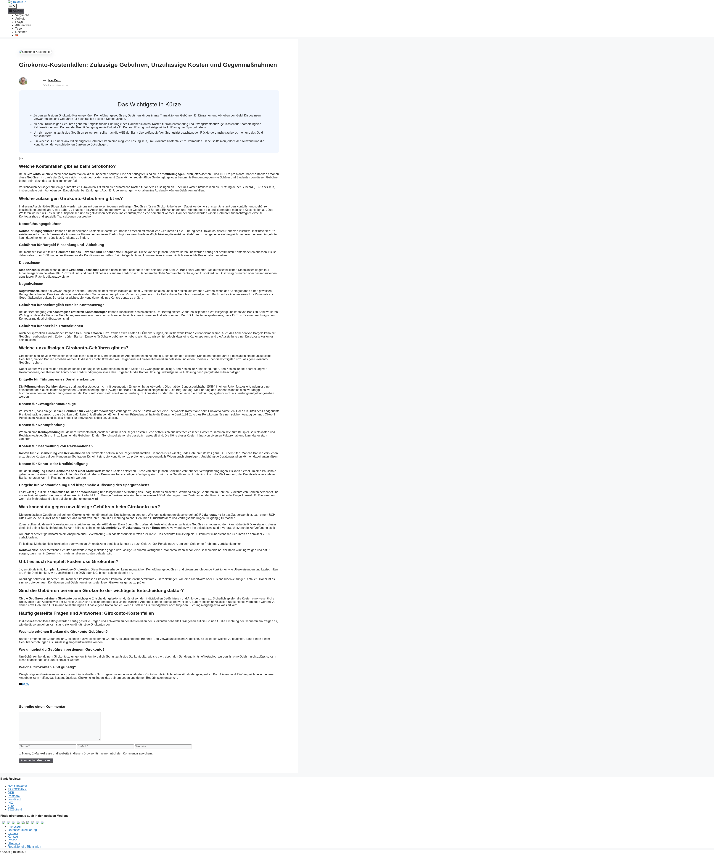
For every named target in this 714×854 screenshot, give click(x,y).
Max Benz (54, 80)
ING (10, 802)
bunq (11, 806)
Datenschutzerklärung (22, 829)
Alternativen (23, 25)
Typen (19, 28)
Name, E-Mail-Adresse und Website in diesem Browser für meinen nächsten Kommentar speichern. (87, 753)
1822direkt (15, 809)
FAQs (19, 21)
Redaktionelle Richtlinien (24, 846)
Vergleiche (22, 15)
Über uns (14, 843)
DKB (11, 792)
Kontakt (13, 836)
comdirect (14, 799)
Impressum (15, 826)
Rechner (21, 31)
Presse (12, 840)
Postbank (14, 796)
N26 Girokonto (17, 786)
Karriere (13, 833)
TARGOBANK (17, 789)
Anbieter (20, 18)
